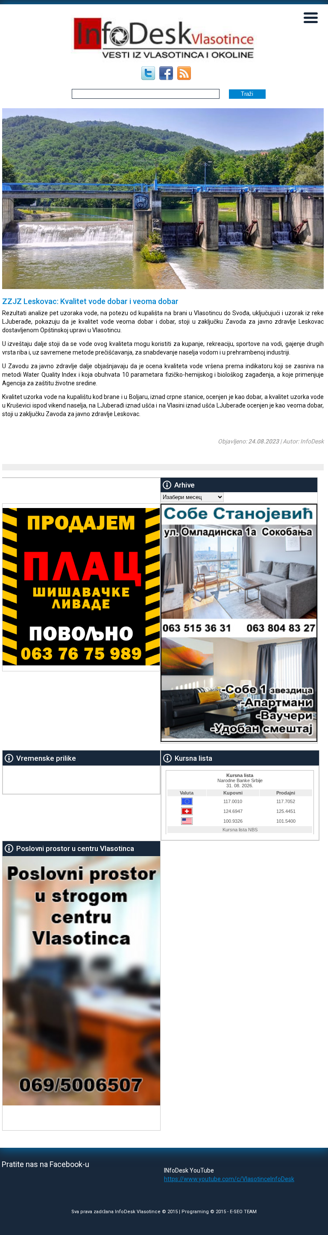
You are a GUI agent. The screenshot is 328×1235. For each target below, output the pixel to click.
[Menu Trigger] (311, 17)
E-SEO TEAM (243, 1211)
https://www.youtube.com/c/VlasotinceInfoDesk (229, 1179)
